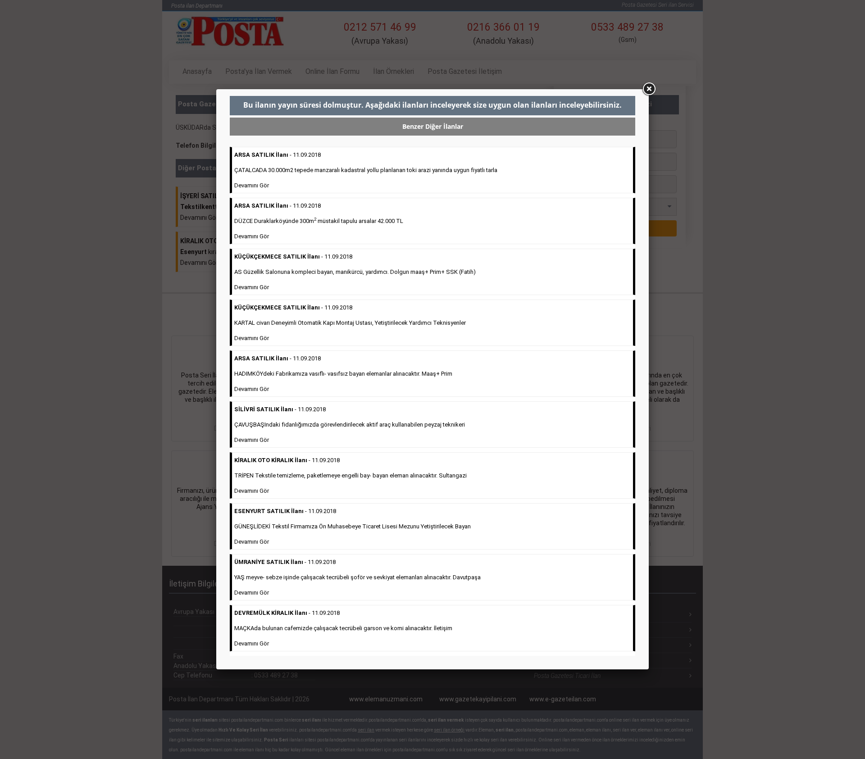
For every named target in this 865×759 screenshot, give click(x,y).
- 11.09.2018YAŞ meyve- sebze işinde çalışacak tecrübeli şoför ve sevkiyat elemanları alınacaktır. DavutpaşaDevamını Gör (357, 577)
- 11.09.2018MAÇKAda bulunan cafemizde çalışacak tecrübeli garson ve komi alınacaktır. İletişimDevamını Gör (343, 628)
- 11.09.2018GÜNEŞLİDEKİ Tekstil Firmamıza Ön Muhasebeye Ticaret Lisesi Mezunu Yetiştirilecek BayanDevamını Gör (352, 526)
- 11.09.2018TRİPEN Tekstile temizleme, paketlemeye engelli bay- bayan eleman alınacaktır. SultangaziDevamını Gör (350, 475)
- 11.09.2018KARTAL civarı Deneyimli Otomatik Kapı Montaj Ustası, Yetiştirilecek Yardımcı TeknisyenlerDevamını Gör (350, 322)
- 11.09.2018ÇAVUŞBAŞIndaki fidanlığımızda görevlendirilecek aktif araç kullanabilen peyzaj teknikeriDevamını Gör (349, 424)
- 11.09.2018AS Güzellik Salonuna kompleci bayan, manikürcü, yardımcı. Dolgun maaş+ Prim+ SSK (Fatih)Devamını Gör (355, 272)
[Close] (649, 89)
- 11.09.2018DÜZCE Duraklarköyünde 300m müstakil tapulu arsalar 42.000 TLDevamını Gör (318, 221)
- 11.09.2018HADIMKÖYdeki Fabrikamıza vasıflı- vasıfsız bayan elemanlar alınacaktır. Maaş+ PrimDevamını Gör (343, 373)
